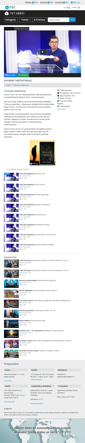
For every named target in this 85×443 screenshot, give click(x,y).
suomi (63, 109)
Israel (8, 85)
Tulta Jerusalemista (21, 85)
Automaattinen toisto (18, 169)
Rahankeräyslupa (37, 403)
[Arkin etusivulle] (14, 13)
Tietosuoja (8, 381)
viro (58, 109)
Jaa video (11, 75)
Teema (25, 19)
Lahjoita (24, 75)
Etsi (72, 19)
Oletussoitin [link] (9, 29)
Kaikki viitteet (20, 395)
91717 (41, 399)
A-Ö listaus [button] (39, 19)
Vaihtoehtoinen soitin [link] (21, 29)
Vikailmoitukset (36, 379)
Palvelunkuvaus (9, 402)
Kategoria (10, 19)
